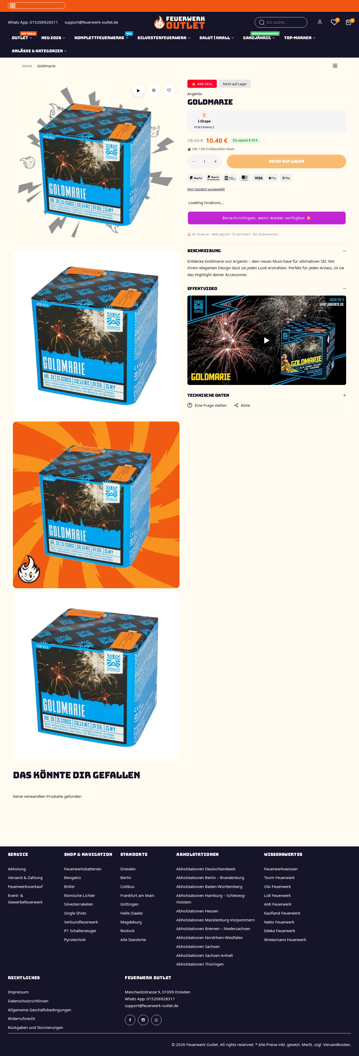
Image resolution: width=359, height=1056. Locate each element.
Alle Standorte (133, 939)
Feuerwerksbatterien (82, 868)
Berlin (125, 877)
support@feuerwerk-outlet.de (151, 1005)
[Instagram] (143, 1020)
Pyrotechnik (75, 939)
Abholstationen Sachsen (198, 946)
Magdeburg (131, 922)
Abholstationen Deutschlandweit (205, 868)
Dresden (128, 868)
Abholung (17, 868)
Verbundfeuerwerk (81, 922)
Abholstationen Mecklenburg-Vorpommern (215, 919)
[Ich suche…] (262, 22)
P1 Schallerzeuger (80, 930)
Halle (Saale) (131, 913)
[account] (320, 22)
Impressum (18, 991)
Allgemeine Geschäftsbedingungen (39, 1009)
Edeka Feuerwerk (279, 930)
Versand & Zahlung (25, 877)
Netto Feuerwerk (279, 922)
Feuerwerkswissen (281, 868)
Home (27, 65)
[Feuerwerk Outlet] (179, 22)
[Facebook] (130, 1020)
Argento (194, 93)
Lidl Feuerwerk (277, 895)
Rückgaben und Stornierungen (35, 1027)
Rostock (127, 930)
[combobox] (281, 22)
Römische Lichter (79, 895)
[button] (266, 218)
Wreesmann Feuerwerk (285, 939)
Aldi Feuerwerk (277, 904)
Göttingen (129, 904)
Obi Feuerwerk (277, 886)
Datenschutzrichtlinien (28, 1000)
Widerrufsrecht (21, 1018)
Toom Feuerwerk (279, 877)
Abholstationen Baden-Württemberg (209, 886)
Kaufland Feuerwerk (282, 913)
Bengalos (72, 877)
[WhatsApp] (156, 1020)
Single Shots (75, 913)
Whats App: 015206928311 (150, 998)
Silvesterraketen (78, 904)
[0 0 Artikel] (348, 22)
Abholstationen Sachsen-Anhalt (204, 955)
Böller (69, 886)
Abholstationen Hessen (197, 910)
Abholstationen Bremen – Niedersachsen (213, 928)
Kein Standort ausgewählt (206, 189)
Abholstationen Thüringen (200, 964)
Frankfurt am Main (137, 895)
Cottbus (127, 886)
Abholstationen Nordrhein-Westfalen (209, 937)
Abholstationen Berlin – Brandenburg (210, 877)
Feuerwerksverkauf (25, 886)
